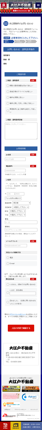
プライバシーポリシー (20, 409)
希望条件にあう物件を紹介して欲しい (23, 110)
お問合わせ (7, 409)
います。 (16, 290)
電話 (11, 257)
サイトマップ (34, 409)
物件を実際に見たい (17, 97)
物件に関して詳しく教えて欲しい (22, 103)
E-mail (12, 263)
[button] (30, 397)
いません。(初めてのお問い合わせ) (22, 284)
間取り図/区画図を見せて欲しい (21, 86)
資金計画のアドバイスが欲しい (21, 91)
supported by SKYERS (33, 418)
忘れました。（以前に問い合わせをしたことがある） (23, 302)
